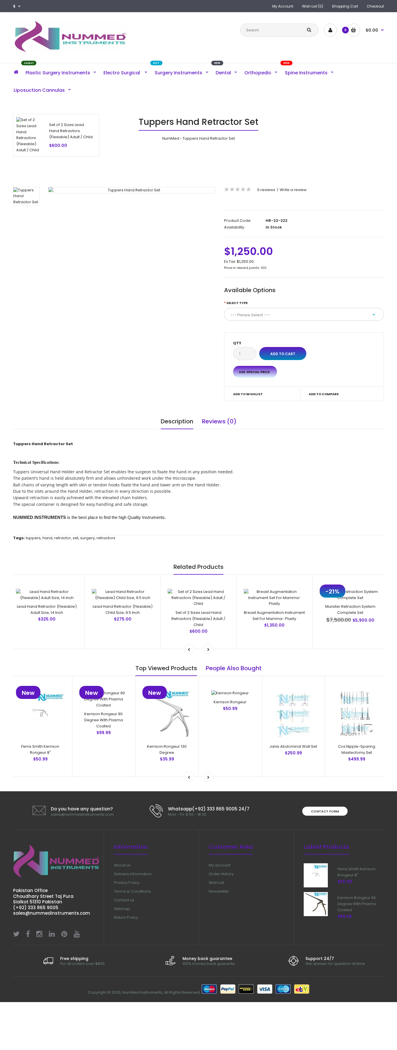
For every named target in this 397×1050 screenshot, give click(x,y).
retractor (62, 538)
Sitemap (122, 908)
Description (177, 421)
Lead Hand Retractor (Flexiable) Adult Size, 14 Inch (47, 609)
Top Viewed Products (166, 668)
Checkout (375, 6)
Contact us (124, 900)
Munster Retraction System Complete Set (350, 609)
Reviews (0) (219, 421)
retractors (105, 538)
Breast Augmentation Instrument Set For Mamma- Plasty (274, 615)
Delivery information (133, 874)
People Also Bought (234, 668)
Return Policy (126, 917)
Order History (221, 874)
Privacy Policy (127, 882)
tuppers (33, 538)
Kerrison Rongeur (230, 702)
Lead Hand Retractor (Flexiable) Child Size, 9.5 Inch (123, 609)
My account (219, 865)
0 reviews (266, 190)
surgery (87, 538)
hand (47, 538)
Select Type (237, 303)
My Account (282, 6)
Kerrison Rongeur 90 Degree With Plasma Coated (103, 720)
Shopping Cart (345, 6)
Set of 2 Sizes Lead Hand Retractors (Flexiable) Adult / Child (71, 131)
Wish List (216, 882)
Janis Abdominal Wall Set (293, 746)
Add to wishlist (248, 394)
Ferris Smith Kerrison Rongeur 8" (40, 749)
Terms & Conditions (132, 891)
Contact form (325, 811)
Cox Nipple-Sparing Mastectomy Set (356, 749)
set (75, 538)
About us (122, 865)
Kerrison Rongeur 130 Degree (167, 749)
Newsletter (219, 891)
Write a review (293, 190)
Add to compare (324, 394)
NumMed (170, 138)
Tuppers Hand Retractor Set (209, 138)
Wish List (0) (312, 6)
